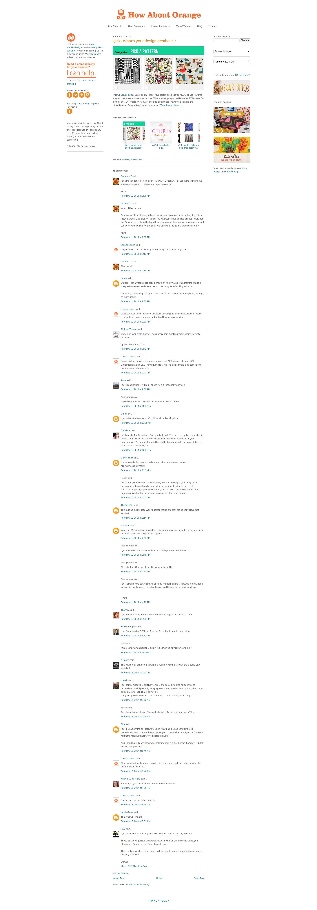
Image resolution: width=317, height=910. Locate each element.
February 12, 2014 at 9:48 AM (135, 771)
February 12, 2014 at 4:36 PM (135, 788)
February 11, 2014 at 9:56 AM (135, 389)
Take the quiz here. (169, 105)
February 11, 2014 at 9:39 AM (135, 321)
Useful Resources (160, 26)
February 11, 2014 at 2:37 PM (135, 538)
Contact (212, 26)
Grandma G (126, 176)
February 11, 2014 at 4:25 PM (135, 571)
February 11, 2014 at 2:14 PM (135, 518)
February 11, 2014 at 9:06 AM (135, 196)
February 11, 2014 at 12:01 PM (136, 450)
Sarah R (125, 525)
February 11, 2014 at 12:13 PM (136, 470)
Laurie (124, 278)
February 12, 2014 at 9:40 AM (135, 751)
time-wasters (136, 159)
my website (95, 54)
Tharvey (125, 610)
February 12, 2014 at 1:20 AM (135, 716)
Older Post (199, 878)
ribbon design (232, 171)
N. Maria (125, 660)
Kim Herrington (128, 626)
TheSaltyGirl (127, 505)
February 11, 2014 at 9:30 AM (135, 301)
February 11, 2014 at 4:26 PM (135, 602)
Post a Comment (121, 873)
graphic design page (85, 103)
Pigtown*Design (129, 329)
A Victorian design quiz (161, 146)
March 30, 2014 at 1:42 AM (134, 866)
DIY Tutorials (115, 26)
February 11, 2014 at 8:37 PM (135, 635)
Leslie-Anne (127, 812)
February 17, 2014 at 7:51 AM (135, 821)
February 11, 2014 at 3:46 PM (135, 555)
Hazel (124, 680)
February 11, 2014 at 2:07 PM (135, 497)
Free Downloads (136, 26)
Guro (123, 413)
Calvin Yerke (127, 457)
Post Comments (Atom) (137, 884)
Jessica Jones (128, 245)
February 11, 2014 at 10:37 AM (136, 406)
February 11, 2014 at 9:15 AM (135, 270)
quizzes (125, 159)
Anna (123, 380)
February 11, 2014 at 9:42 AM (135, 349)
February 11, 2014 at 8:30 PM (135, 619)
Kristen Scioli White (130, 779)
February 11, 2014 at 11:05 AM (136, 423)
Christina (125, 430)
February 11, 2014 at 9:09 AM (135, 237)
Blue (123, 724)
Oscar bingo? (243, 75)
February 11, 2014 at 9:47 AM (135, 372)
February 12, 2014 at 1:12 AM (135, 700)
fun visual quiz (124, 95)
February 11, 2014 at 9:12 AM (135, 254)
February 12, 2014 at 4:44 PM (135, 804)
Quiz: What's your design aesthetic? (144, 41)
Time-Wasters (183, 26)
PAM (123, 829)
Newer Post (118, 878)
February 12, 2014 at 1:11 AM (135, 672)
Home (159, 878)
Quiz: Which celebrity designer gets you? (188, 146)
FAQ (199, 26)
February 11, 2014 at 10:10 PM (136, 652)
